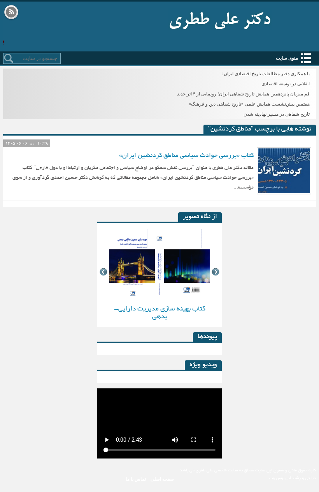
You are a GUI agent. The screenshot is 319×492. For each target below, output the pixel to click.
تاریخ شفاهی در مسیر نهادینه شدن (277, 114)
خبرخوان (11, 13)
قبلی (103, 272)
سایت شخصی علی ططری (220, 19)
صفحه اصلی (162, 479)
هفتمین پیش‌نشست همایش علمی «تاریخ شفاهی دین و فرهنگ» (249, 104)
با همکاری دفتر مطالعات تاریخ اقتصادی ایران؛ (266, 73)
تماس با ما (136, 479)
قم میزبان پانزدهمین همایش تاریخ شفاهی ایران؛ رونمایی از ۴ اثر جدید (243, 94)
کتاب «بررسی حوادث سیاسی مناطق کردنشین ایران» (186, 155)
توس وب (276, 478)
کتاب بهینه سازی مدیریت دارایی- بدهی (159, 313)
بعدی (216, 272)
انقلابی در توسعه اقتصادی (285, 83)
